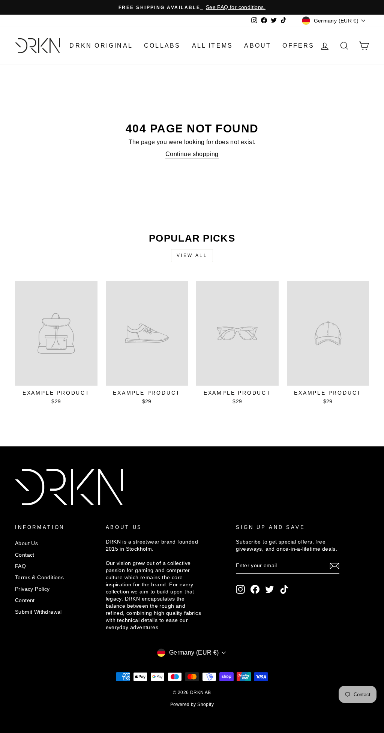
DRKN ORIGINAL (101, 45)
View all (192, 255)
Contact (24, 555)
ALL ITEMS (212, 45)
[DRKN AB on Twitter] (269, 589)
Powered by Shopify (192, 704)
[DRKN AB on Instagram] (240, 589)
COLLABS (162, 45)
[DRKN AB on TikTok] (284, 589)
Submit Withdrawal (38, 612)
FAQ (20, 566)
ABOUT (257, 45)
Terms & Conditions (39, 577)
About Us (26, 543)
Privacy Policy (32, 589)
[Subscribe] (334, 566)
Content (25, 600)
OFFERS (298, 45)
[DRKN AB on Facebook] (255, 589)
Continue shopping (192, 154)
